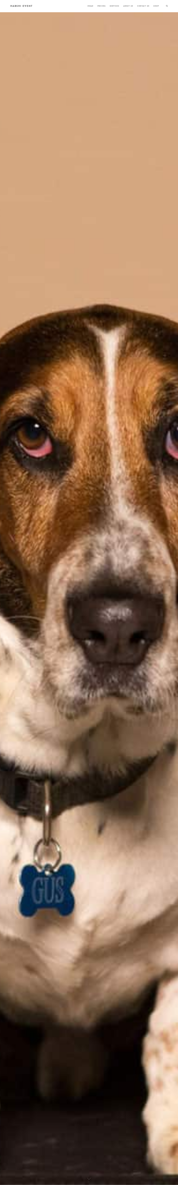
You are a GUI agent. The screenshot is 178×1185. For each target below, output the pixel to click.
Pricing (101, 6)
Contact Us (143, 6)
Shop (156, 6)
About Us (128, 6)
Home (90, 6)
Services (114, 6)
